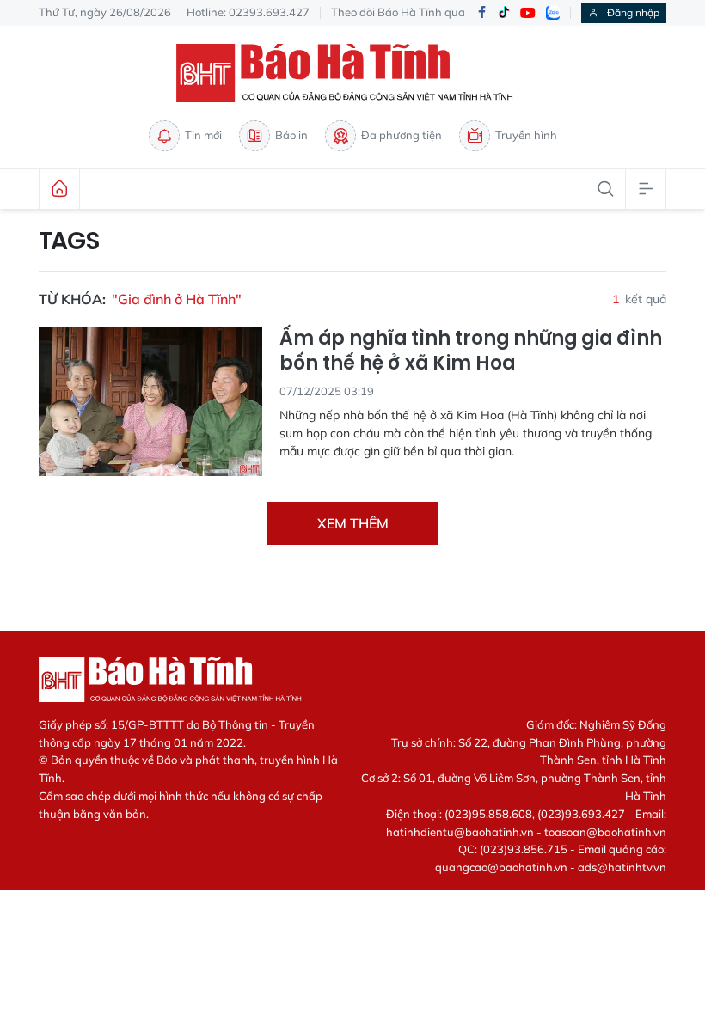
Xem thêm (353, 523)
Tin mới (203, 135)
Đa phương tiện (401, 135)
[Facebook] (481, 13)
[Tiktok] (504, 13)
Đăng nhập (633, 12)
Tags (69, 241)
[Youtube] (528, 13)
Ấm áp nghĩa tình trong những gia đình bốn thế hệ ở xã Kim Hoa (470, 351)
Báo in (291, 135)
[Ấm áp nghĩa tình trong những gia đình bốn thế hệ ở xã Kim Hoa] (150, 401)
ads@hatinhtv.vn (622, 867)
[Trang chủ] (59, 189)
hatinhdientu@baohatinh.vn (460, 832)
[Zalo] (553, 13)
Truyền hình (526, 135)
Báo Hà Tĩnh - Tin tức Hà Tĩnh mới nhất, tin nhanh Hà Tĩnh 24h (352, 73)
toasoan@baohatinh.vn (605, 832)
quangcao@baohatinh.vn (501, 867)
